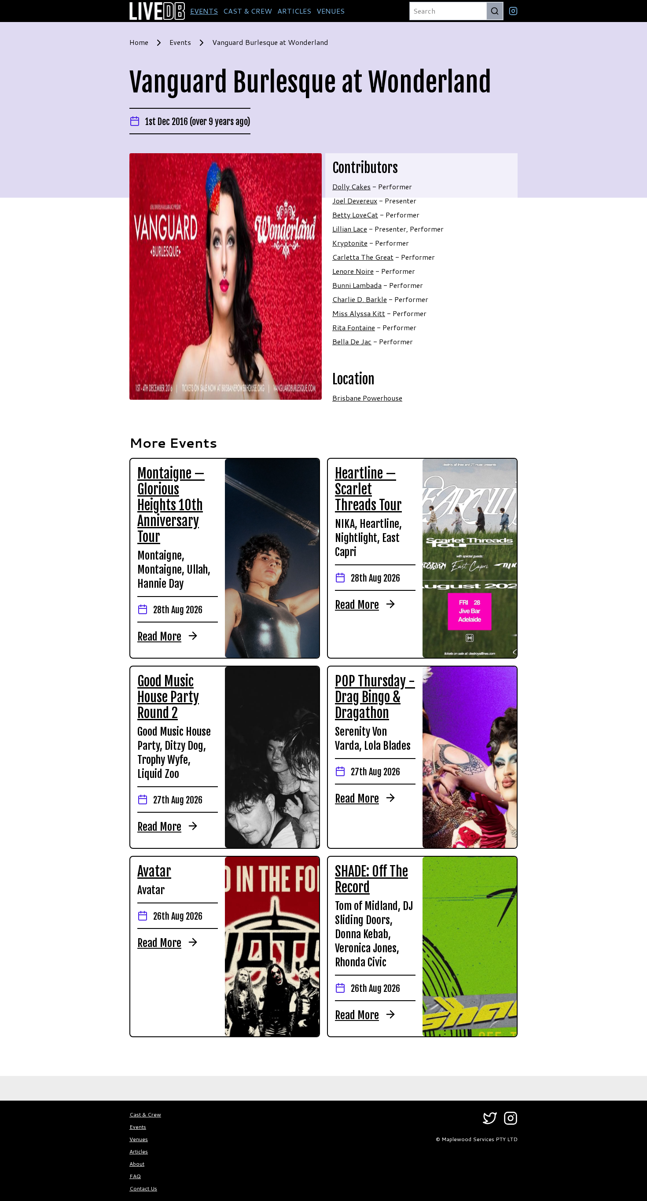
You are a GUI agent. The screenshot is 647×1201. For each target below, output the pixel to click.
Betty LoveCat (355, 215)
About (136, 1164)
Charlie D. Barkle (359, 299)
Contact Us (143, 1188)
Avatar (154, 871)
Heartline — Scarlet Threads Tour (368, 489)
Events (180, 42)
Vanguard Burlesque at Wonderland (270, 42)
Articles (138, 1151)
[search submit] (494, 11)
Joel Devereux (354, 200)
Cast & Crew (145, 1114)
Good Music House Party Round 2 (168, 697)
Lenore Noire (353, 271)
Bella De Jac (351, 341)
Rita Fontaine (353, 327)
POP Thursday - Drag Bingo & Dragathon (375, 697)
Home (138, 42)
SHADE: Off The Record (371, 879)
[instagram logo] (513, 11)
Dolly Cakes (351, 186)
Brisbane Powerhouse (367, 398)
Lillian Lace (349, 229)
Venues (138, 1139)
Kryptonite (350, 243)
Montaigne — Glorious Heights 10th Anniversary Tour (171, 505)
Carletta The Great (362, 257)
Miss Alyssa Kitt (358, 313)
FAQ (135, 1176)
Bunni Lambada (357, 285)
